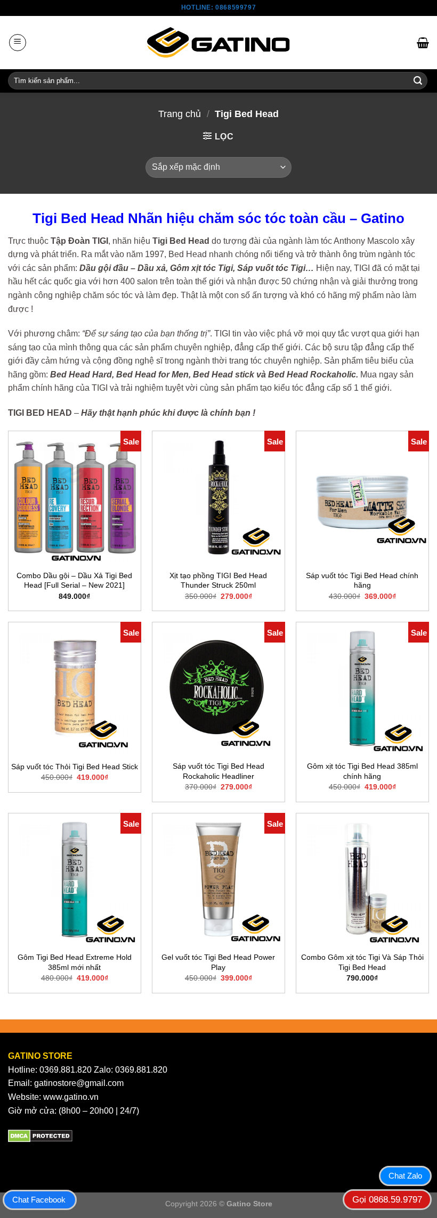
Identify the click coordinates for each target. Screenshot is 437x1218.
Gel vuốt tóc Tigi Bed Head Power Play (218, 962)
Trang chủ (179, 113)
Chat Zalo (405, 1175)
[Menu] (17, 42)
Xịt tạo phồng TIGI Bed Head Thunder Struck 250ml (218, 580)
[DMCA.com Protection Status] (40, 1135)
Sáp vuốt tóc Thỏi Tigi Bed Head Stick (74, 766)
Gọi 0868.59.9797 (387, 1200)
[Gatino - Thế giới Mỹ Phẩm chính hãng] (218, 42)
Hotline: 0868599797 (218, 7)
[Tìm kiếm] (418, 81)
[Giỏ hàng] (423, 42)
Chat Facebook (39, 1199)
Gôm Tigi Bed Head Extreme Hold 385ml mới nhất (75, 962)
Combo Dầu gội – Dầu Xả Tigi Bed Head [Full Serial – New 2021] (74, 580)
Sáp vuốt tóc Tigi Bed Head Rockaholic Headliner (218, 771)
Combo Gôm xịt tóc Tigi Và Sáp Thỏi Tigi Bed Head (362, 962)
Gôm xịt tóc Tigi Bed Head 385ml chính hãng (362, 771)
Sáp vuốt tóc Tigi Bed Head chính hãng (362, 580)
